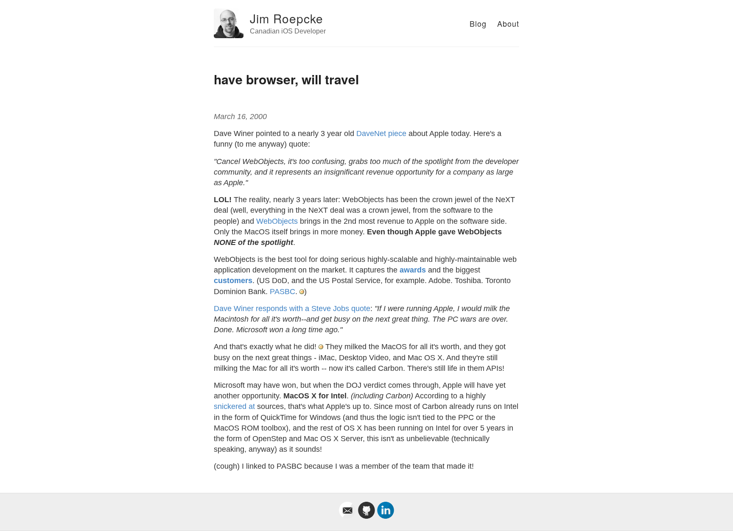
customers (233, 280)
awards (413, 270)
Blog (478, 23)
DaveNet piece (381, 133)
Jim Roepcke (286, 18)
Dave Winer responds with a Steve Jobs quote (292, 308)
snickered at (234, 406)
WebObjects (277, 221)
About (508, 23)
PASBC (282, 291)
